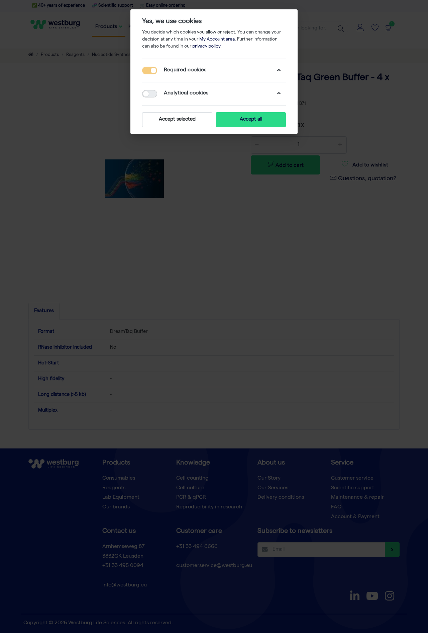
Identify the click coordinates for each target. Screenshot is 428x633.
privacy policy (206, 46)
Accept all (251, 119)
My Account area (217, 39)
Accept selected (177, 119)
